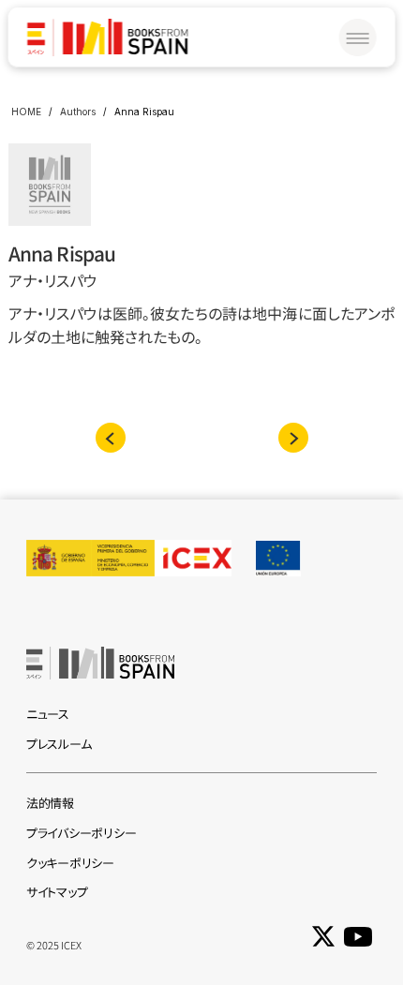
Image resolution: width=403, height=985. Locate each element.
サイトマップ (56, 892)
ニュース (47, 714)
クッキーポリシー (70, 863)
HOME (26, 111)
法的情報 (50, 803)
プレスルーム (58, 744)
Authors (78, 111)
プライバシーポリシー (81, 833)
